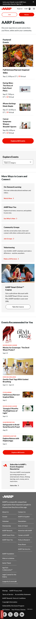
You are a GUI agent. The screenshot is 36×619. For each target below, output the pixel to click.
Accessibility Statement (23, 594)
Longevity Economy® (9, 581)
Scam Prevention (8, 422)
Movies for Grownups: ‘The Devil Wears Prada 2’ (16, 349)
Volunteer (5, 521)
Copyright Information (9, 602)
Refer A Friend (23, 526)
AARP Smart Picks (8, 535)
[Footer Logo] (18, 496)
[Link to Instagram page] (16, 614)
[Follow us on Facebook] (4, 614)
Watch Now (8, 198)
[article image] (18, 66)
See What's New (9, 218)
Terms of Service (7, 594)
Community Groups (11, 227)
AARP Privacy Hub (15, 590)
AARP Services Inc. (24, 549)
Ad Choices (6, 609)
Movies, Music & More (10, 345)
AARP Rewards (7, 530)
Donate (4, 516)
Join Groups (8, 239)
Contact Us (22, 512)
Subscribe (13, 485)
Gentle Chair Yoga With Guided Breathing (15, 380)
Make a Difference (10, 259)
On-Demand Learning (12, 187)
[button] (34, 8)
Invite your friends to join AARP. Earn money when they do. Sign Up (14, 3)
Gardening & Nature (9, 436)
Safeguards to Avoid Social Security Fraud (11, 426)
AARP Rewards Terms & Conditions (14, 598)
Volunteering (9, 247)
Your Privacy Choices (18, 609)
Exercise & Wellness (9, 377)
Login (26, 8)
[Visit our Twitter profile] (10, 614)
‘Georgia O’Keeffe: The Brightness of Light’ (10, 410)
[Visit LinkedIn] (22, 614)
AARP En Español (23, 516)
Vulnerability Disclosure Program (13, 606)
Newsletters (22, 521)
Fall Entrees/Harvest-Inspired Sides (11, 396)
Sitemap (5, 590)
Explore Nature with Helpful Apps (11, 439)
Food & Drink (7, 392)
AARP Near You (10, 207)
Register (20, 8)
